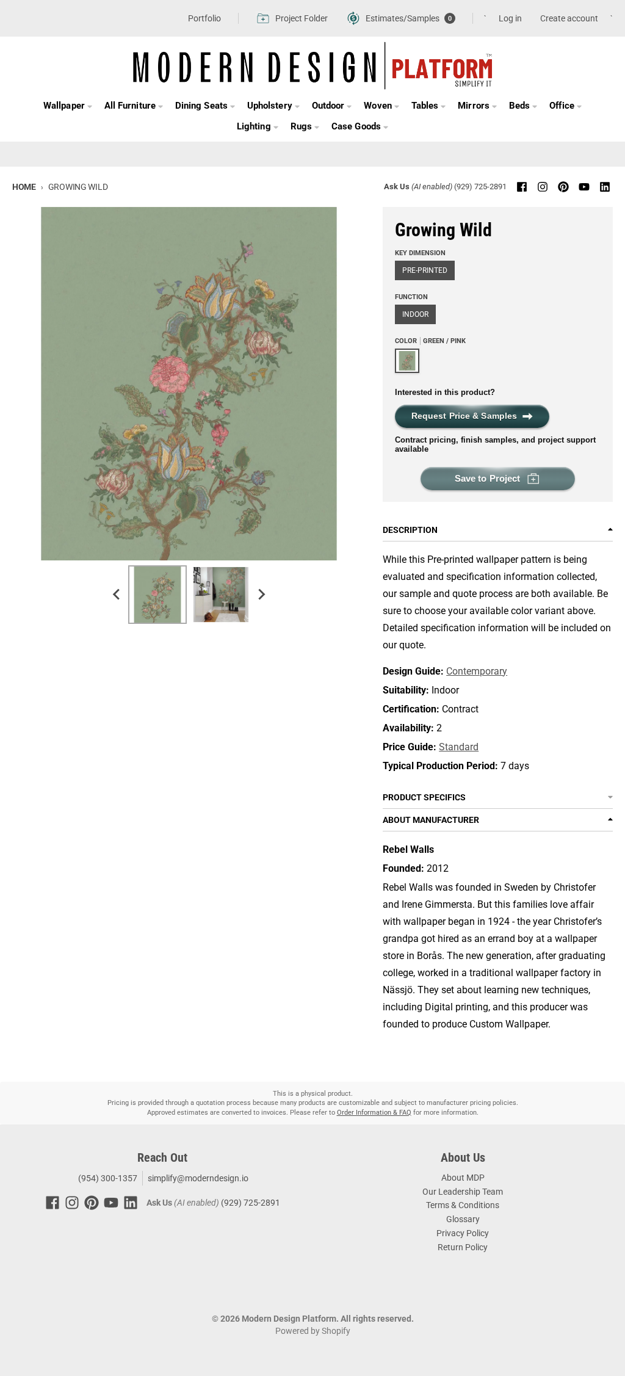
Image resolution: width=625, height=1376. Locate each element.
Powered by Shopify (312, 1331)
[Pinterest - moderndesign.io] (563, 187)
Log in (510, 18)
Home (24, 187)
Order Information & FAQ (374, 1113)
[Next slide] (261, 594)
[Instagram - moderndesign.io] (543, 187)
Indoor (415, 314)
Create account (569, 18)
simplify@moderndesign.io (198, 1178)
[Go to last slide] (117, 594)
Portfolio (204, 18)
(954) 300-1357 (106, 1178)
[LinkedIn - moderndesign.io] (605, 187)
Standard (459, 747)
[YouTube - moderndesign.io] (584, 187)
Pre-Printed (424, 270)
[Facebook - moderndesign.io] (522, 187)
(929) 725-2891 (480, 186)
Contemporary (476, 671)
